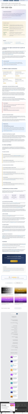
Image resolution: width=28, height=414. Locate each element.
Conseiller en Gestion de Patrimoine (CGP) (11, 62)
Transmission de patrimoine (14, 329)
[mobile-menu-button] (14, 412)
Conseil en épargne (15, 325)
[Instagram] (16, 409)
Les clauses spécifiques (18, 42)
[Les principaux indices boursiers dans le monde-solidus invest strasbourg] (12, 366)
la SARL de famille (9, 215)
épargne (6, 251)
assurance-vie (19, 235)
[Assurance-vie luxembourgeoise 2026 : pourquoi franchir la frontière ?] (12, 383)
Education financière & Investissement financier (15, 343)
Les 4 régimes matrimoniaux (7, 43)
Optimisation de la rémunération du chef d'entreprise (14, 334)
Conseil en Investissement (14, 332)
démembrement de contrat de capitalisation (11, 179)
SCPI (4, 211)
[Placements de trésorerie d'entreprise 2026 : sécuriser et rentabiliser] (12, 379)
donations (15, 90)
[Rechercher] (17, 313)
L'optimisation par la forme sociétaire (20, 43)
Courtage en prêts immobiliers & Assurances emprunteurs (14, 320)
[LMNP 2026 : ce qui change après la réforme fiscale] (12, 370)
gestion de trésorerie (9, 130)
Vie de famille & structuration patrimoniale (14, 347)
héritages (12, 90)
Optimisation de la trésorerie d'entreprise (15, 337)
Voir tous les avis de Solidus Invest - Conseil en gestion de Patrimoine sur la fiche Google (14, 278)
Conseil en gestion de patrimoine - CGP (14, 323)
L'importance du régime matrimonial (8, 42)
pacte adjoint (6, 174)
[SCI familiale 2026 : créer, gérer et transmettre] (12, 374)
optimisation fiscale (10, 54)
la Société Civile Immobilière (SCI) (14, 202)
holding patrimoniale (13, 222)
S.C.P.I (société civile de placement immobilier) (15, 340)
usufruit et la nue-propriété (17, 155)
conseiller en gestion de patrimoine (6, 270)
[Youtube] (15, 409)
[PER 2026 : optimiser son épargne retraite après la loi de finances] (12, 392)
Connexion (26, 411)
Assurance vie (15, 328)
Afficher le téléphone (23, 0)
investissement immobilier (19, 207)
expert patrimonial (6, 230)
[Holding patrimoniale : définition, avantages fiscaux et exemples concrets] (21, 290)
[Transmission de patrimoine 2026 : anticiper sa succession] (12, 388)
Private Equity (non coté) (14, 345)
